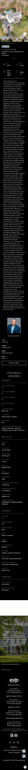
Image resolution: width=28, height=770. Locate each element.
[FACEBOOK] (10, 742)
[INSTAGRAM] (14, 742)
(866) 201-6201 (16, 725)
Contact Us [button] (14, 653)
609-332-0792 (6, 347)
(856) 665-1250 (16, 703)
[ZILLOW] (17, 742)
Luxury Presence (14, 752)
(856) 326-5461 (16, 714)
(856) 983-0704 (16, 692)
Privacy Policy (20, 760)
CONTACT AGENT (14, 363)
